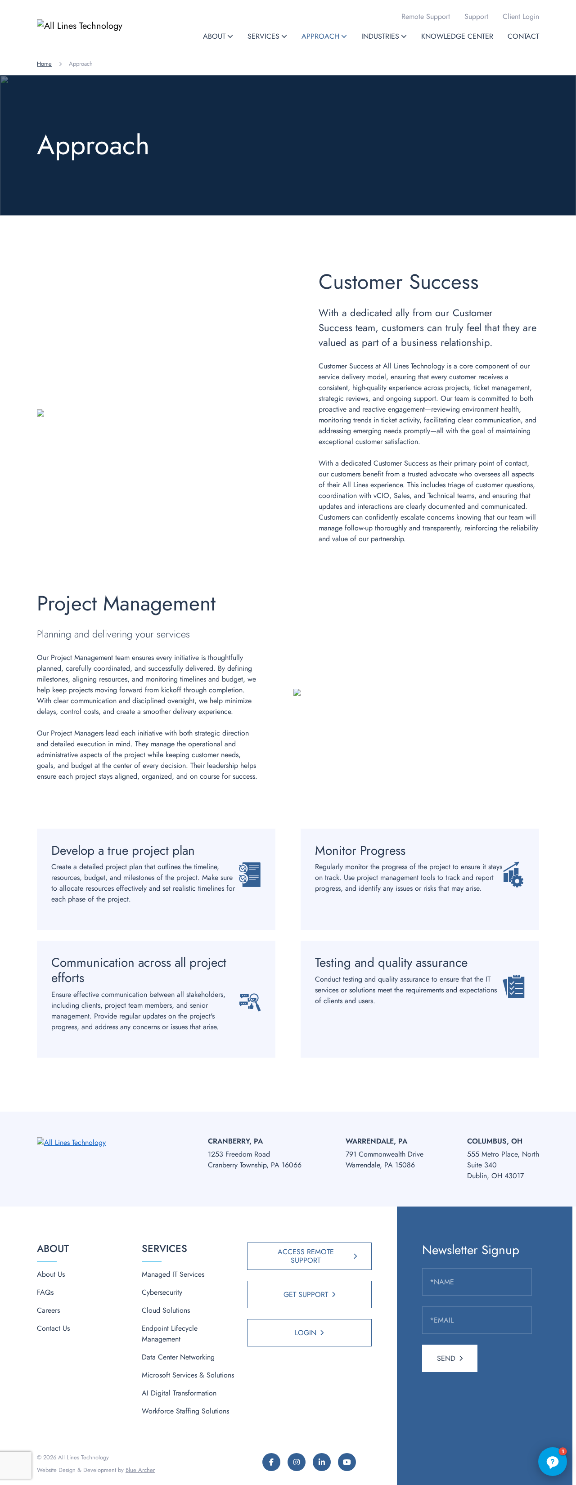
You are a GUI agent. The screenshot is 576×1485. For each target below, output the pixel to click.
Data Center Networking (178, 1357)
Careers (48, 1310)
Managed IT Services (173, 1274)
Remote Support (425, 16)
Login (305, 1333)
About (214, 36)
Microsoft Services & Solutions (188, 1375)
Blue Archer (140, 1470)
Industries (380, 36)
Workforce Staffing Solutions (185, 1411)
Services (263, 36)
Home (44, 63)
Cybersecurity (162, 1292)
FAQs (45, 1292)
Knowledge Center (457, 36)
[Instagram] (297, 1462)
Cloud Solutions (166, 1310)
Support (476, 16)
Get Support (306, 1294)
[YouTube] (347, 1462)
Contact (523, 36)
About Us (51, 1274)
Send (446, 1358)
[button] (230, 36)
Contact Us (53, 1328)
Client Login (521, 16)
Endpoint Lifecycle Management (170, 1333)
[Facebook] (271, 1462)
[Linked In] (322, 1462)
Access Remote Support (306, 1256)
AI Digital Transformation (179, 1393)
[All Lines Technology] (98, 26)
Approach (320, 36)
